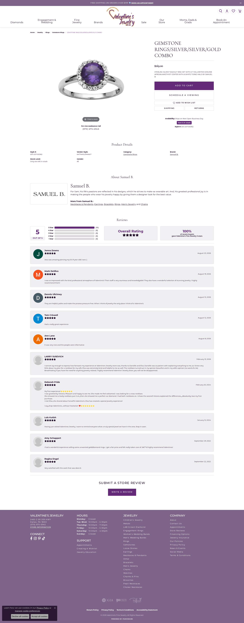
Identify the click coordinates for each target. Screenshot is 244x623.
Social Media (176, 552)
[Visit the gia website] (107, 600)
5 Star (50, 227)
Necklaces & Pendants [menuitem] (135, 555)
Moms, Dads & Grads (188, 21)
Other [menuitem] (126, 559)
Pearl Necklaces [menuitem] (131, 584)
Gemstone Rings (58, 32)
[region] (91, 80)
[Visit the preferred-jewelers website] (135, 600)
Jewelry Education (86, 552)
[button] (221, 11)
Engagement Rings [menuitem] (133, 531)
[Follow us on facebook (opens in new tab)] (31, 538)
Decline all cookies (20, 616)
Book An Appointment (221, 21)
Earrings (98, 204)
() (97, 227)
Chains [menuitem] (127, 569)
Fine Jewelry (76, 21)
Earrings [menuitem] (127, 552)
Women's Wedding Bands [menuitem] (136, 534)
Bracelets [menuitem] (128, 562)
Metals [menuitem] (126, 523)
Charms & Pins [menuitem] (131, 577)
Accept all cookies (39, 616)
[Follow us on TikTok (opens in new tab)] (43, 538)
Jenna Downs (51, 250)
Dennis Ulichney (53, 294)
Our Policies (176, 541)
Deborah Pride (52, 382)
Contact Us (176, 523)
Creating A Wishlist (87, 549)
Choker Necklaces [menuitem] (132, 587)
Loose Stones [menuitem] (130, 548)
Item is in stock (184, 123)
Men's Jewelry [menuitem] (130, 566)
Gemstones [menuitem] (129, 545)
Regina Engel (51, 459)
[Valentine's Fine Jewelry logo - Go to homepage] (122, 16)
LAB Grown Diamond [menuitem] (134, 527)
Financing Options (179, 534)
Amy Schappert (52, 438)
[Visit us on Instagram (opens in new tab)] (35, 538)
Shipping (169, 108)
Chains (144, 204)
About (173, 520)
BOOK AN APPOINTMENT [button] (142, 3)
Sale (143, 22)
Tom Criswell (51, 315)
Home (32, 32)
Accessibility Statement (147, 610)
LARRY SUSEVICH (53, 356)
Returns (199, 108)
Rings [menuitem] (126, 541)
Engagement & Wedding (47, 21)
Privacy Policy (177, 545)
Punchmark (128, 619)
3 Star (50, 233)
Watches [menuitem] (127, 573)
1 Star (51, 239)
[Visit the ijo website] (121, 600)
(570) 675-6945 (91, 129)
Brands (98, 22)
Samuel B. (174, 154)
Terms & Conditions (180, 555)
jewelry (40, 32)
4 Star (50, 230)
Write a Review (122, 492)
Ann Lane (49, 335)
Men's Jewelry (128, 204)
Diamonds (16, 22)
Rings (47, 32)
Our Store (162, 21)
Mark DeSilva (51, 271)
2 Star (50, 236)
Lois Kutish (50, 417)
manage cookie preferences (27, 611)
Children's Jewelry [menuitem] (133, 520)
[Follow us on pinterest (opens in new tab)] (39, 538)
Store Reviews (177, 531)
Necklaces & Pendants (81, 204)
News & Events (178, 548)
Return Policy (93, 610)
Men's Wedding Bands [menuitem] (134, 538)
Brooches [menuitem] (128, 580)
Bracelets (109, 204)
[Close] (240, 3)
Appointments (84, 545)
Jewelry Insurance (179, 538)
